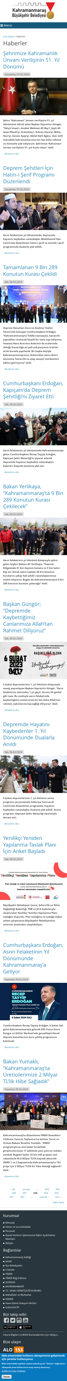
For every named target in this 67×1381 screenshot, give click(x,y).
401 (12, 1196)
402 (22, 1196)
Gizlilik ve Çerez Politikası (14, 1371)
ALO (13, 1350)
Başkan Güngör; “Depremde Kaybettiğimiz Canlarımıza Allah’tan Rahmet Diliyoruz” (28, 617)
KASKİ (8, 1261)
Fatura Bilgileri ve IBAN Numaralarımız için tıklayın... (31, 1334)
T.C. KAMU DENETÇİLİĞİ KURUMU (23, 1290)
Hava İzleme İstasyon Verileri (20, 1303)
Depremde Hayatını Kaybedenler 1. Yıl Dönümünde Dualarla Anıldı (29, 734)
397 (24, 1193)
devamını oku (11, 153)
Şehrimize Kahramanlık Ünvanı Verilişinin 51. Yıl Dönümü (31, 60)
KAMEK (9, 1298)
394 (47, 1189)
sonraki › (44, 1196)
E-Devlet (9, 1269)
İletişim (9, 1243)
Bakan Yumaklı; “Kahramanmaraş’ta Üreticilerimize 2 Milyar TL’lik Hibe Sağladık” (30, 1071)
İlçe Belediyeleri (13, 1265)
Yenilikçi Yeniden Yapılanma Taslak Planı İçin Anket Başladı (29, 844)
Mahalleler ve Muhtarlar (18, 1294)
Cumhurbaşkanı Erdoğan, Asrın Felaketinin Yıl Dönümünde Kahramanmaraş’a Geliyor (33, 958)
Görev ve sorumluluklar (18, 1226)
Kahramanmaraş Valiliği (18, 1257)
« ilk (13, 1189)
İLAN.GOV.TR (12, 1307)
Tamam (6, 1377)
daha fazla (58, 1202)
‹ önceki (26, 1189)
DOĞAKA (10, 1282)
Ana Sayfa (8, 36)
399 (46, 1193)
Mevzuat (10, 1222)
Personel (10, 1230)
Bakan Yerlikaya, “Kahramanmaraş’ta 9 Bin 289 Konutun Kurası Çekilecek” (33, 496)
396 (14, 1193)
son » (58, 1196)
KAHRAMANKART (14, 1286)
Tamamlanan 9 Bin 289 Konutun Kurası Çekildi (30, 270)
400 (57, 1193)
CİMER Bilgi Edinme (15, 1278)
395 (57, 1189)
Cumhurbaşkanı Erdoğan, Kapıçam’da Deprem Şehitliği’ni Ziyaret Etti (33, 390)
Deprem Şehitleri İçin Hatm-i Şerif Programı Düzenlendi (29, 174)
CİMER (8, 1273)
